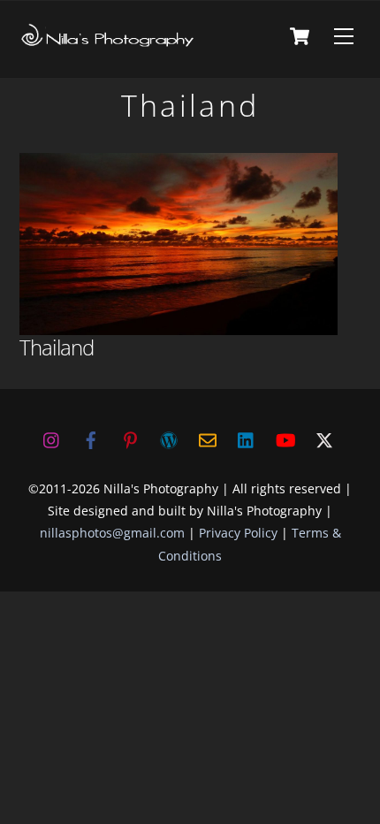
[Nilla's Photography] (107, 41)
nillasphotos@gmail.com (112, 532)
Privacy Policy (238, 532)
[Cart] (299, 36)
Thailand (57, 347)
